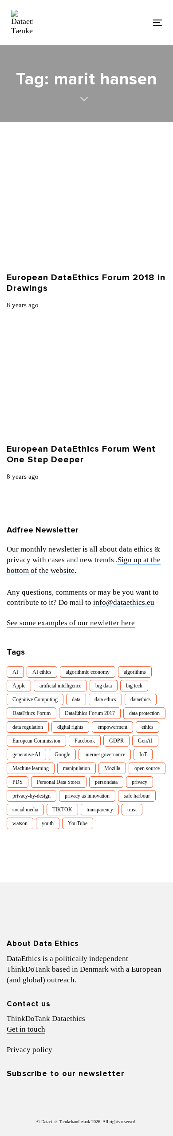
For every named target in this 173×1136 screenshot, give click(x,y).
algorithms (135, 672)
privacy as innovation (87, 796)
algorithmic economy (88, 672)
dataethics (140, 699)
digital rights (70, 727)
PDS (17, 782)
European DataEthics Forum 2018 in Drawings (86, 283)
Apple (18, 686)
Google (62, 754)
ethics (147, 727)
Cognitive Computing (35, 699)
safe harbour (137, 796)
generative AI (26, 754)
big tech (134, 686)
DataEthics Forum (31, 713)
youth (48, 823)
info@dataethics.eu (123, 602)
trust (132, 809)
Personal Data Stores (59, 782)
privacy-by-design (31, 796)
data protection (144, 713)
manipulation (76, 768)
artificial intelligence (60, 686)
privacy (139, 782)
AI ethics (41, 672)
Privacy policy (29, 1049)
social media (25, 809)
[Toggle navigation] (137, 23)
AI (15, 672)
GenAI (145, 741)
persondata (106, 782)
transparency (99, 809)
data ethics (105, 699)
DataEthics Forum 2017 (90, 713)
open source (147, 768)
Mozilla (112, 768)
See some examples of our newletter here (71, 623)
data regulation (27, 727)
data (76, 699)
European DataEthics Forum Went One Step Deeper (81, 454)
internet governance (104, 754)
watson (20, 823)
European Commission (36, 741)
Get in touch (26, 1029)
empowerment (112, 727)
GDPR (116, 741)
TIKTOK (62, 809)
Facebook (85, 741)
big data (103, 686)
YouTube (77, 823)
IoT (143, 754)
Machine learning (30, 768)
